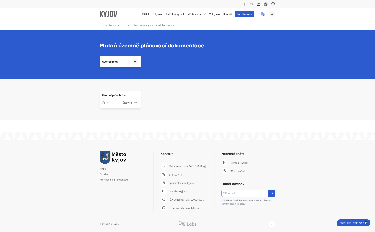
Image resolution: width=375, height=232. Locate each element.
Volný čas (214, 14)
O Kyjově (157, 14)
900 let (145, 14)
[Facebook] (244, 4)
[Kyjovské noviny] (258, 4)
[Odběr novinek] (248, 193)
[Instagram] (265, 4)
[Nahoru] (272, 224)
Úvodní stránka (108, 25)
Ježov (124, 25)
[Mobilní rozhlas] (273, 4)
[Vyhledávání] (272, 14)
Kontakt (227, 14)
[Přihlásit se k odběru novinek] (271, 193)
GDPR (103, 169)
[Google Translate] (263, 14)
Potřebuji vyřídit (175, 14)
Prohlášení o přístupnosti (114, 179)
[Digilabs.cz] (187, 223)
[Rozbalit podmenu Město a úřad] (204, 14)
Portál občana (244, 14)
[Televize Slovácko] (251, 4)
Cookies (104, 174)
